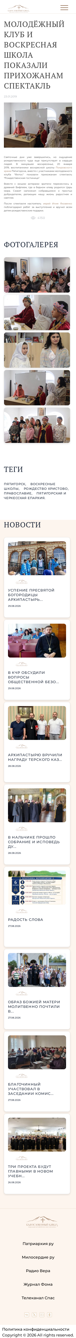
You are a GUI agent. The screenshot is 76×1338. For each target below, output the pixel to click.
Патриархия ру (38, 1243)
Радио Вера (38, 1270)
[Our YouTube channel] (42, 1315)
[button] (37, 275)
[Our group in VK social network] (27, 1315)
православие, (18, 493)
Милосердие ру (38, 1257)
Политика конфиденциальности (35, 1329)
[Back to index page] (18, 11)
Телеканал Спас (38, 1298)
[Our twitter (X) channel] (35, 1315)
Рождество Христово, (46, 489)
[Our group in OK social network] (49, 1315)
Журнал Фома (38, 1284)
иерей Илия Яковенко (57, 203)
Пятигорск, (15, 484)
